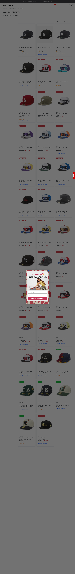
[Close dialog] (48, 271)
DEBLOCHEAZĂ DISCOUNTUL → (37, 298)
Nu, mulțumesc (37, 302)
